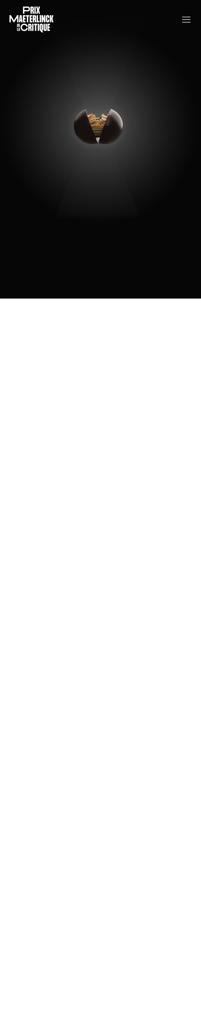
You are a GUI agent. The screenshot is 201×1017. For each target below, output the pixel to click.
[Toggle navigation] (186, 19)
